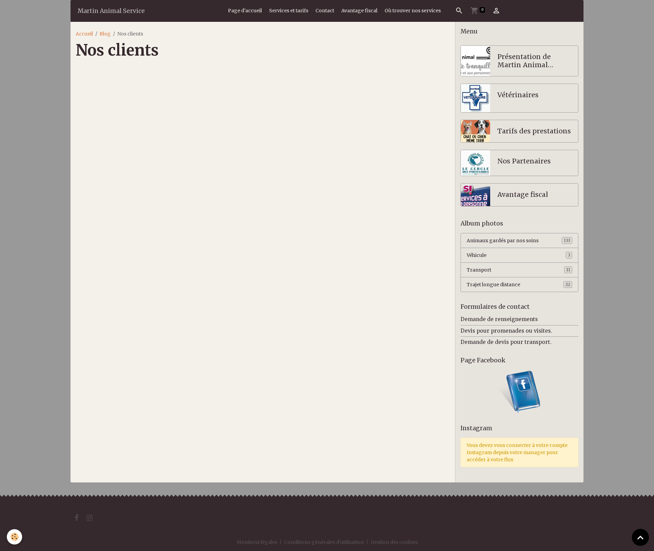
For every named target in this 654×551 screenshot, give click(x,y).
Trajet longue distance (518, 284)
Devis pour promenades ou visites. (506, 331)
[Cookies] (14, 537)
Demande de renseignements (499, 319)
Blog (105, 34)
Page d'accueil (245, 11)
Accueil (84, 34)
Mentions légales (257, 542)
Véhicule (518, 255)
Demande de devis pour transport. (506, 342)
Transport (518, 270)
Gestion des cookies (394, 542)
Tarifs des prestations (534, 131)
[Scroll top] (640, 537)
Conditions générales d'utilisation (324, 542)
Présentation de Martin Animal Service (524, 61)
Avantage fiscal (359, 11)
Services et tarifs (288, 11)
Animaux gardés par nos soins (518, 240)
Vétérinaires (518, 95)
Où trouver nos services (413, 11)
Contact (324, 11)
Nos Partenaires (524, 161)
